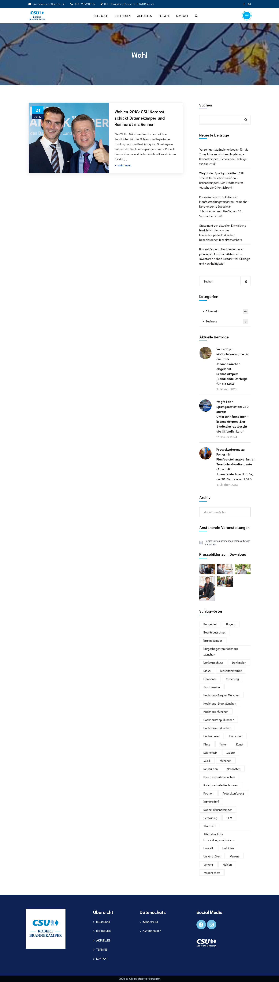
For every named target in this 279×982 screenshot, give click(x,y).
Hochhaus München (215, 711)
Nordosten (233, 769)
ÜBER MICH (103, 922)
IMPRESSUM (150, 922)
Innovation (235, 736)
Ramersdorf (211, 801)
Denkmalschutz (213, 662)
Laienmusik (210, 752)
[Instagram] (211, 924)
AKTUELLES (103, 940)
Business (226, 321)
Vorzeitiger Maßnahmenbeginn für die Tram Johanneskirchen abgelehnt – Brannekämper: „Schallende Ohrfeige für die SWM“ (223, 156)
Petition (208, 793)
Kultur (223, 744)
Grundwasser (211, 687)
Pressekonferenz (233, 793)
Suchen (205, 104)
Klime (206, 744)
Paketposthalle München (219, 777)
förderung (232, 679)
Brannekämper (212, 640)
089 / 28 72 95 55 (84, 4)
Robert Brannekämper (217, 809)
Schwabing (210, 818)
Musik (206, 760)
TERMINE (101, 949)
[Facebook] (201, 924)
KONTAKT (102, 958)
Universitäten (212, 856)
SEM (229, 818)
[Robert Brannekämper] (37, 15)
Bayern (231, 624)
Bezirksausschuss (214, 632)
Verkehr (208, 864)
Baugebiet (210, 624)
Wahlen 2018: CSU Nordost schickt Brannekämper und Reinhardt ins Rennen (140, 118)
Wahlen (227, 864)
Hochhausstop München (218, 720)
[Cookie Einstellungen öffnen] (8, 977)
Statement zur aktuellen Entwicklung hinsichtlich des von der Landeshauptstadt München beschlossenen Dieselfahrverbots (222, 232)
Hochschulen (211, 736)
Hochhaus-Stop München (219, 703)
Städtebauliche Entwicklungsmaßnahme (218, 837)
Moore (230, 752)
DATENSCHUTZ (152, 931)
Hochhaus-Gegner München (221, 695)
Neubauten (210, 769)
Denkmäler (239, 662)
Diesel (207, 670)
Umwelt (208, 848)
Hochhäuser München (217, 728)
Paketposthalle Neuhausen (220, 785)
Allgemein (226, 311)
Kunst (239, 744)
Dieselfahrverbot (231, 670)
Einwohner (210, 679)
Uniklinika (228, 848)
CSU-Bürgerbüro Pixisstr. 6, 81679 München (129, 4)
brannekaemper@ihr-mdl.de (49, 4)
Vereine (235, 856)
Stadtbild (209, 826)
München (225, 760)
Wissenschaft (211, 872)
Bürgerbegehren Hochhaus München (220, 651)
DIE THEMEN (103, 931)
